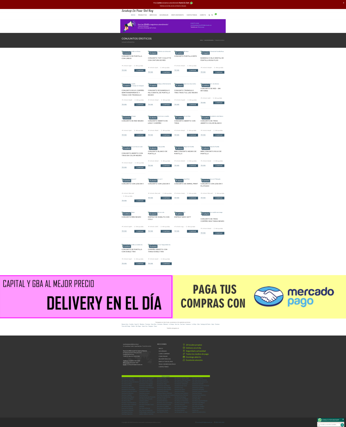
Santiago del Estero (205, 324)
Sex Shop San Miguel (127, 399)
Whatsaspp (201, 27)
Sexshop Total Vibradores (129, 402)
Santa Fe (136, 324)
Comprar (139, 70)
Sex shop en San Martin (145, 380)
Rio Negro (138, 326)
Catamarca (188, 324)
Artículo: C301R (206, 98)
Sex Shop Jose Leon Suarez (164, 402)
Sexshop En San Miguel (145, 385)
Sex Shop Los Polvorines (181, 400)
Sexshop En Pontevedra (128, 389)
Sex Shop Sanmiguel (180, 397)
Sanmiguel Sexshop (127, 412)
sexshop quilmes (144, 400)
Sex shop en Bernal (144, 408)
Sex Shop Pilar (196, 399)
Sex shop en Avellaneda (146, 410)
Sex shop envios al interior (199, 380)
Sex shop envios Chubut (146, 382)
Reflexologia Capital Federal (147, 412)
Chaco (155, 326)
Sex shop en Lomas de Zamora (130, 382)
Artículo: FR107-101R (154, 193)
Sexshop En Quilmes (198, 387)
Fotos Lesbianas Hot (198, 408)
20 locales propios (194, 345)
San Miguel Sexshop (162, 412)
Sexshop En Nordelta (198, 389)
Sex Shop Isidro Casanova (129, 404)
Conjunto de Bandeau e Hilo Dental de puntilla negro (159, 92)
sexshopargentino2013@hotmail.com (201, 25)
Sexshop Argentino (127, 414)
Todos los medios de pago (197, 354)
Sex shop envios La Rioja (181, 382)
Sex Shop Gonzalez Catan (146, 404)
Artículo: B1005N (206, 228)
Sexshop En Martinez (127, 393)
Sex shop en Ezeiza (197, 404)
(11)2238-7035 (134, 362)
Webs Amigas (166, 376)
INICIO (161, 348)
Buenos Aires (125, 324)
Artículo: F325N (127, 259)
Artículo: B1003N (180, 65)
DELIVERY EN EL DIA (165, 359)
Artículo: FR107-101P (207, 193)
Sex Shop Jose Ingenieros (182, 402)
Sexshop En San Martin (163, 385)
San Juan (182, 324)
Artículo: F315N (127, 65)
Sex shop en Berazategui (164, 408)
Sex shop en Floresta (163, 382)
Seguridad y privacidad (196, 351)
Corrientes (159, 324)
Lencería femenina (208, 40)
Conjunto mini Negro (131, 217)
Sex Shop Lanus (143, 402)
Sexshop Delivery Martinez (164, 393)
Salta (198, 324)
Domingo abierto (193, 357)
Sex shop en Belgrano (181, 408)
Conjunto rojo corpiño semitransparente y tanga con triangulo (133, 92)
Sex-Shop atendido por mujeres (166, 395)
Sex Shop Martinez (162, 400)
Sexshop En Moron (144, 391)
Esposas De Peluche (127, 408)
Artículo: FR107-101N (128, 193)
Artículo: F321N (153, 67)
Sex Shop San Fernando (145, 399)
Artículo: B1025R (180, 130)
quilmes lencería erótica (199, 412)
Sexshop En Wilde (127, 385)
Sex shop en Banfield (127, 410)
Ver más (124, 70)
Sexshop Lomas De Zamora (129, 391)
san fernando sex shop (181, 412)
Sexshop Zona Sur (180, 404)
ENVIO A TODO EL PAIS (166, 361)
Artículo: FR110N (153, 130)
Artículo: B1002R (206, 161)
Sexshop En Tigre (162, 383)
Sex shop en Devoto (127, 406)
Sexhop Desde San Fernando (147, 397)
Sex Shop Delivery (180, 410)
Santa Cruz (145, 326)
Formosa (217, 324)
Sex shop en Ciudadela (181, 406)
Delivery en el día (193, 348)
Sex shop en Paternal (128, 378)
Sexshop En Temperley (181, 383)
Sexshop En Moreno (162, 391)
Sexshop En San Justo (181, 385)
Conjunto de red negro (133, 121)
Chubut (133, 326)
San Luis (177, 324)
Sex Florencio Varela (162, 410)
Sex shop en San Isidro (128, 380)
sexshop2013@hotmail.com (134, 364)
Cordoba (131, 324)
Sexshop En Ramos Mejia (164, 387)
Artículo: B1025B (206, 130)
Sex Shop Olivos (126, 400)
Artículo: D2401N (180, 100)
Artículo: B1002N (180, 161)
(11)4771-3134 (195, 23)
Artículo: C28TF (153, 226)
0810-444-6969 (139, 65)
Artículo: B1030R (127, 100)
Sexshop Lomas (143, 389)
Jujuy (212, 324)
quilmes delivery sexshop (146, 414)
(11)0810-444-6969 (134, 361)
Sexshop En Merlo (180, 391)
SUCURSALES (163, 351)
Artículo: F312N (127, 130)
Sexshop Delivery (197, 393)
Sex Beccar (195, 410)
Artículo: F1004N (154, 100)
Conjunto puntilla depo (185, 56)
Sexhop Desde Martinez (163, 397)
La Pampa (171, 324)
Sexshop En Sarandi (197, 383)
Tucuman (147, 324)
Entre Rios (153, 324)
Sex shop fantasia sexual (164, 404)
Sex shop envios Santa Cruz (200, 382)
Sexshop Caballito (127, 395)
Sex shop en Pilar (162, 378)
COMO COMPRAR (164, 353)
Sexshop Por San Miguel (181, 399)
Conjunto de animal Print (186, 184)
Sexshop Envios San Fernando (200, 385)
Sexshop (141, 406)
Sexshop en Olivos (180, 389)
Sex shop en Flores (127, 383)
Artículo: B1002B (153, 161)
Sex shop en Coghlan (163, 406)
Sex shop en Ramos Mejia (182, 378)
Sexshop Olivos (196, 397)
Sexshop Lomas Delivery (181, 393)
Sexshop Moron (143, 395)
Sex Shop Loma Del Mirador (200, 400)
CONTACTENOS (163, 366)
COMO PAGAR (163, 356)
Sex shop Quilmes (162, 399)
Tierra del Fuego (126, 326)
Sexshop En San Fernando (146, 387)
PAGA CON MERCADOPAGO (167, 364)
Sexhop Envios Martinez (181, 395)
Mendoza (142, 324)
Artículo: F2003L (180, 193)
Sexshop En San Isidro (128, 387)
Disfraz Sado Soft (182, 217)
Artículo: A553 (180, 226)
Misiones (165, 324)
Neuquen (150, 326)
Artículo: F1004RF (207, 67)
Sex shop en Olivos (197, 378)
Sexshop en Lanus (144, 393)
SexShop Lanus (179, 387)
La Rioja (194, 324)
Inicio (201, 40)
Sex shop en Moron (162, 380)
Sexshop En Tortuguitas (146, 383)
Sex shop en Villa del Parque (182, 380)
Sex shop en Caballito (198, 406)
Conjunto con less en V (133, 184)
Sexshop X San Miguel (198, 402)
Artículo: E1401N (153, 259)
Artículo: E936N (127, 226)
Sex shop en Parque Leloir (146, 378)
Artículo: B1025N (127, 163)
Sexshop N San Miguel (128, 397)
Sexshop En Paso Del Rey (164, 389)
